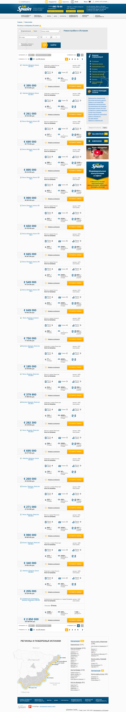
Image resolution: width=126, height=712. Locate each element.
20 (31, 59)
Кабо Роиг (73, 665)
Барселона (75, 645)
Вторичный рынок (26, 31)
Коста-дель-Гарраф (98, 659)
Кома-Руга (73, 685)
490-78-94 (57, 6)
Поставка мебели (93, 118)
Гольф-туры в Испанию (94, 112)
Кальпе (72, 656)
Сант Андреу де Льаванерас (98, 646)
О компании (95, 61)
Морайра (73, 666)
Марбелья (93, 678)
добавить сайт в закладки (101, 1)
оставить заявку (75, 86)
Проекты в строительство (95, 120)
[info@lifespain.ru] (19, 1)
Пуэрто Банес (94, 680)
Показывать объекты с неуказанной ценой (27, 44)
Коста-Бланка (76, 648)
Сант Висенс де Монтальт (98, 654)
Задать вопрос (71, 11)
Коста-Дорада (76, 682)
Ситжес (93, 663)
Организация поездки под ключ (97, 108)
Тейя (92, 652)
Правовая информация (98, 71)
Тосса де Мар (74, 676)
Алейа (92, 650)
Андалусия (95, 670)
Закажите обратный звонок (55, 11)
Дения (72, 661)
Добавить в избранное (54, 86)
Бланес (73, 677)
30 (33, 59)
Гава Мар (93, 666)
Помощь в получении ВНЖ (95, 102)
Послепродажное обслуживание (97, 106)
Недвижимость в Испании (101, 710)
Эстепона (93, 676)
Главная (19, 22)
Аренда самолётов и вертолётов (97, 114)
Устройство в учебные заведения (97, 110)
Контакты (80, 11)
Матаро (93, 649)
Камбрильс (73, 688)
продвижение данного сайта (47, 706)
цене (30, 55)
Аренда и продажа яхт (94, 116)
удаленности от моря (42, 55)
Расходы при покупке (98, 74)
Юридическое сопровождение (96, 98)
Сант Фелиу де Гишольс (77, 679)
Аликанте (73, 652)
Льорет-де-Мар (75, 674)
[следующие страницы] (82, 59)
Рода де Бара (74, 690)
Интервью (95, 69)
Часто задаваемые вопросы (97, 82)
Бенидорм (73, 653)
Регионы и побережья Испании (28, 25)
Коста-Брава (75, 670)
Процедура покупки (97, 64)
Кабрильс (93, 655)
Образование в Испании (98, 76)
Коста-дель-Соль (97, 674)
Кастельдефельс (95, 665)
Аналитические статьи (98, 66)
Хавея (72, 658)
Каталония (75, 641)
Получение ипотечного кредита (97, 100)
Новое (35, 31)
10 (28, 59)
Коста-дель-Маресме (99, 642)
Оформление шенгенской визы (97, 104)
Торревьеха (74, 655)
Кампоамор (74, 663)
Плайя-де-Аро (74, 672)
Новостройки (28, 22)
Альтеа (72, 660)
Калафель (73, 686)
